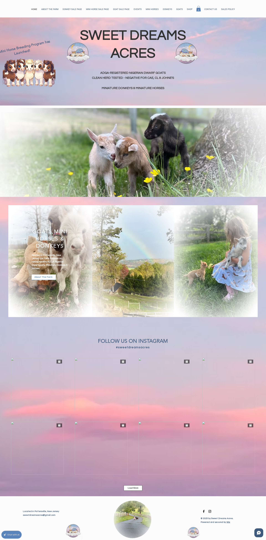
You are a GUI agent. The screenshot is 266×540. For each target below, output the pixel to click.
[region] (133, 57)
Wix (228, 522)
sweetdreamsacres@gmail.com (39, 515)
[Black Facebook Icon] (204, 511)
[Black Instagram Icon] (210, 511)
